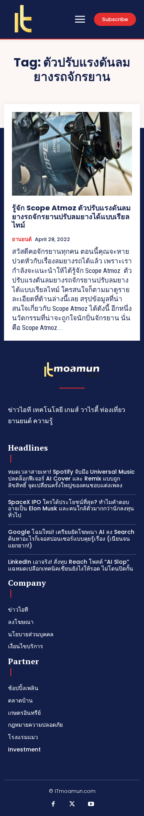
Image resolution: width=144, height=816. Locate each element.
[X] (72, 804)
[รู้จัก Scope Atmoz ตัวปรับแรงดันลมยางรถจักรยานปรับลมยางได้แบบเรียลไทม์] (72, 154)
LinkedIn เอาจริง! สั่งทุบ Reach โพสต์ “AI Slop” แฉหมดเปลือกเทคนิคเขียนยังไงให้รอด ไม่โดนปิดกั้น (70, 565)
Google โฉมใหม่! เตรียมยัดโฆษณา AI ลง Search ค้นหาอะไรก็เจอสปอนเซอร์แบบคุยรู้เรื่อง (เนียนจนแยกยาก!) (71, 538)
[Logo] (23, 19)
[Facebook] (53, 804)
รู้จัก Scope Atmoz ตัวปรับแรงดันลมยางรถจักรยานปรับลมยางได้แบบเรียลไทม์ (71, 216)
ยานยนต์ (22, 239)
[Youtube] (91, 804)
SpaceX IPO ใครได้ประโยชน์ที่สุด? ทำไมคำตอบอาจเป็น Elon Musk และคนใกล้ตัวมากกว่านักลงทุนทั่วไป (71, 509)
